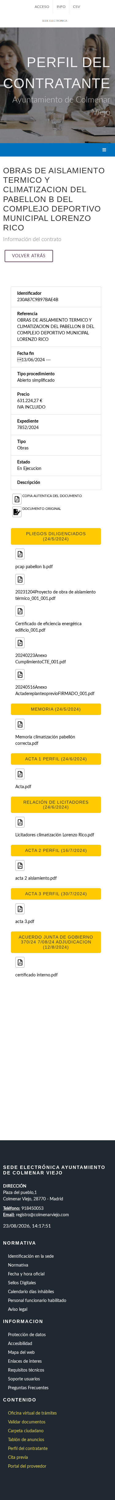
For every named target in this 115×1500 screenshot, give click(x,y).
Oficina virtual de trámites (32, 1413)
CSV (76, 7)
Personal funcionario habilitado (37, 1301)
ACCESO (42, 7)
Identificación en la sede (31, 1256)
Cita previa (18, 1457)
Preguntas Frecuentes (28, 1388)
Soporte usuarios (24, 1379)
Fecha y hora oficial (26, 1274)
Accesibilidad (20, 1344)
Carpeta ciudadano (26, 1431)
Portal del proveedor (27, 1466)
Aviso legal (17, 1309)
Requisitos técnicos (26, 1370)
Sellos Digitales (22, 1283)
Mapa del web (21, 1352)
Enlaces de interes (25, 1361)
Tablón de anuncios (26, 1440)
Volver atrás (29, 256)
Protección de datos (27, 1335)
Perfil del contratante (28, 1449)
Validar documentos (26, 1422)
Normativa (18, 1265)
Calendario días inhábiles (31, 1292)
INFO (61, 7)
